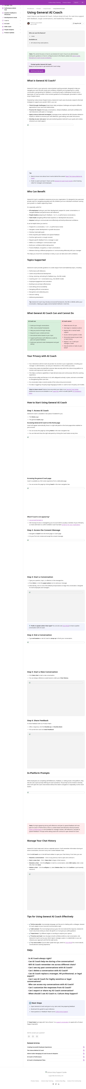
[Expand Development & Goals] (20, 17)
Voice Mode (65, 626)
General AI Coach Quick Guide (63, 181)
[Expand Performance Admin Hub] (20, 8)
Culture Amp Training (54, 2)
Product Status (67, 2)
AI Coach (38, 8)
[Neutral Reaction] (33, 1036)
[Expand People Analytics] (20, 29)
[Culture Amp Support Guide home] (1, 2)
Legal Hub (56, 391)
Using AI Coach (47, 8)
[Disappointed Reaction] (29, 1036)
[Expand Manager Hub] (20, 5)
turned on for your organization (71, 524)
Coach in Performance (35, 829)
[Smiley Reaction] (37, 1036)
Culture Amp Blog (60, 1081)
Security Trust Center (72, 389)
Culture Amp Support (62, 1011)
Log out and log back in (36, 520)
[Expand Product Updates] (20, 32)
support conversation (62, 1022)
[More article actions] (83, 23)
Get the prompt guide (37, 71)
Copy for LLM (77, 23)
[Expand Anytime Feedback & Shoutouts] (20, 13)
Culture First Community (74, 1081)
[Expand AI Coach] (20, 23)
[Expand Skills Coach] (20, 26)
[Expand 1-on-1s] (20, 20)
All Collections (30, 8)
